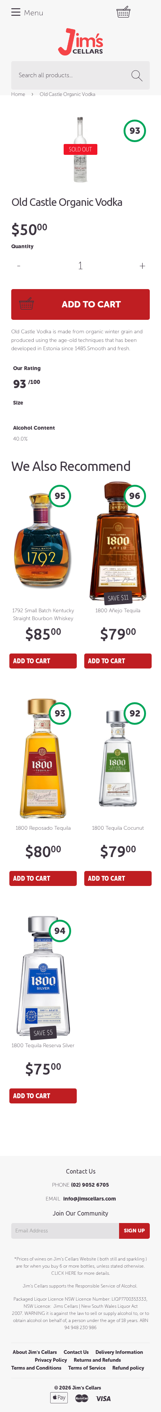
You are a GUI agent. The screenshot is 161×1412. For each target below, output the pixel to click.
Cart (127, 12)
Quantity (22, 246)
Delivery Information (119, 1352)
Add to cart (31, 661)
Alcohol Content (34, 428)
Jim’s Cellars (86, 1388)
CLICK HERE (63, 1273)
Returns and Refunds (97, 1360)
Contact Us (76, 1352)
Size (18, 403)
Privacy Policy (51, 1360)
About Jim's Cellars (35, 1352)
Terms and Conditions (36, 1368)
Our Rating (27, 368)
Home (18, 94)
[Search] (138, 76)
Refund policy (128, 1368)
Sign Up (134, 1231)
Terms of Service (87, 1368)
